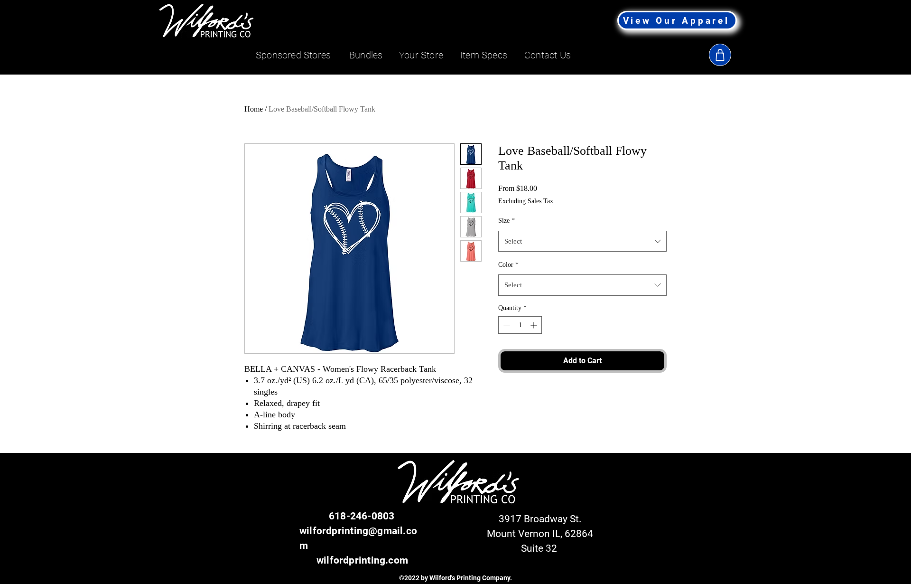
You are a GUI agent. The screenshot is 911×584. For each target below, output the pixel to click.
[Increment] (534, 325)
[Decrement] (505, 325)
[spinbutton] (520, 325)
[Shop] (720, 55)
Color (508, 264)
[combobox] (582, 241)
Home (253, 109)
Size (506, 220)
